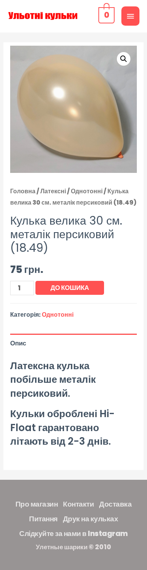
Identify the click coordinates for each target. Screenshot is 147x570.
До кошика (70, 287)
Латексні (53, 191)
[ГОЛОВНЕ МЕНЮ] (130, 16)
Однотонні (87, 191)
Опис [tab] (18, 343)
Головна (22, 191)
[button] (123, 59)
